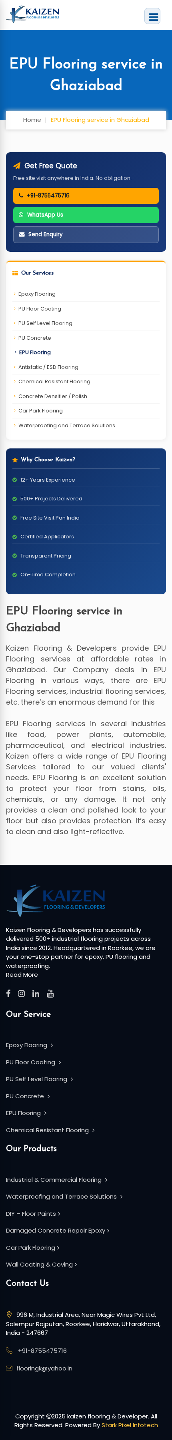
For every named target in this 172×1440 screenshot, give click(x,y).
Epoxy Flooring (37, 294)
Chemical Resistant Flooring (54, 381)
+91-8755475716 (48, 195)
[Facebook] (8, 993)
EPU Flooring (35, 352)
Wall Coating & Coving (39, 1264)
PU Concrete (34, 338)
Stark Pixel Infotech (130, 1425)
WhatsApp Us (45, 215)
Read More (22, 974)
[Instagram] (21, 993)
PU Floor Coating (39, 309)
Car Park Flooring (40, 410)
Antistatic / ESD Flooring (48, 367)
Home (32, 120)
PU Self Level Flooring (45, 323)
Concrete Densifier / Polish (52, 396)
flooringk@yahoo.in (44, 1368)
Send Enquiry (45, 234)
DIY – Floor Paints (31, 1213)
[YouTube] (50, 993)
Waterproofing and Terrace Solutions (66, 425)
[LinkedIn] (35, 993)
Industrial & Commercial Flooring (54, 1179)
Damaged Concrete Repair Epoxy (55, 1230)
